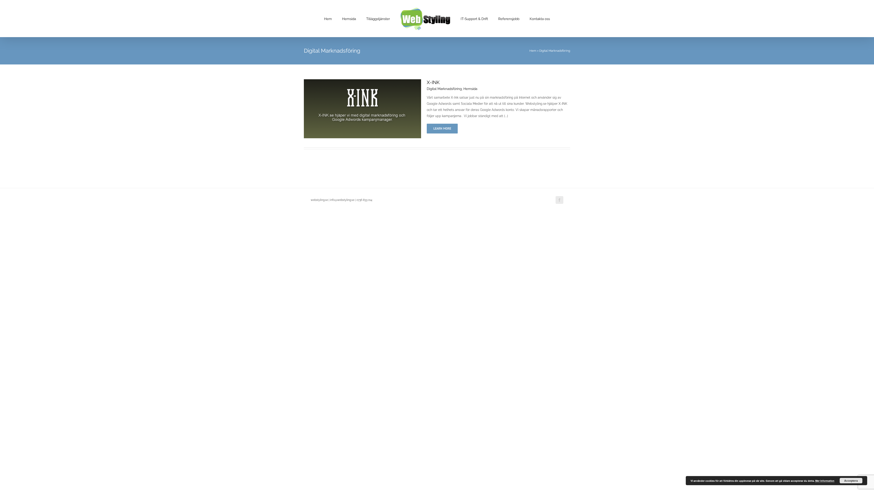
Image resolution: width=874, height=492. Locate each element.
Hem (532, 50)
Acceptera (851, 481)
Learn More (442, 128)
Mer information (824, 480)
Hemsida (470, 89)
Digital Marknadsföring (444, 89)
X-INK (433, 82)
